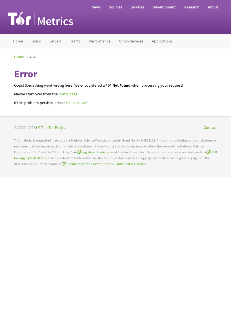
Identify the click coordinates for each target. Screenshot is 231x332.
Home (18, 41)
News (96, 7)
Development (164, 7)
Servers (55, 41)
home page (68, 94)
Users (36, 41)
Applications (162, 41)
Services (137, 7)
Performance (99, 41)
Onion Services (131, 41)
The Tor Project (54, 127)
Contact (210, 127)
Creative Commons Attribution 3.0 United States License (106, 164)
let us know (76, 102)
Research (191, 7)
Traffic (75, 41)
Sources (115, 7)
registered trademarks (98, 152)
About (213, 7)
